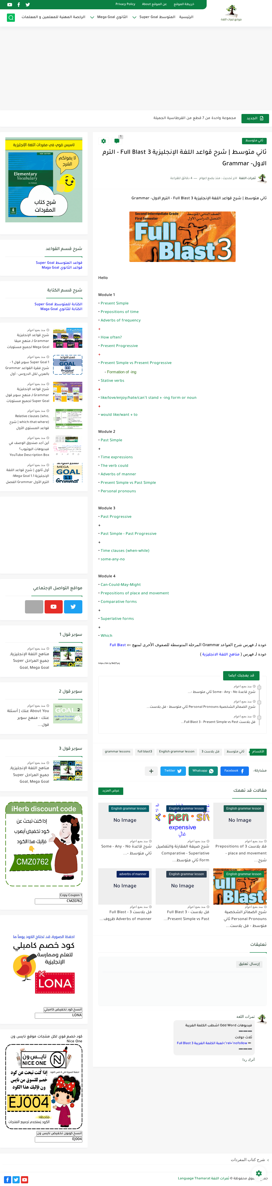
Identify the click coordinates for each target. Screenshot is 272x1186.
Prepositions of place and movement (135, 594)
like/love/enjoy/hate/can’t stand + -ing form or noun (149, 398)
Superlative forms (117, 619)
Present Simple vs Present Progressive (136, 363)
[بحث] (11, 18)
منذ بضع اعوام (243, 686)
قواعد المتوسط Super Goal (59, 263)
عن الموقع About (154, 4)
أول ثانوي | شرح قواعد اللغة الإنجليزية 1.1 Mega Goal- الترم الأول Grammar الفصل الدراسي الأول (27, 477)
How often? (111, 338)
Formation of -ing (121, 372)
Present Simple (115, 304)
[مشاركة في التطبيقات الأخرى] (151, 771)
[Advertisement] (136, 69)
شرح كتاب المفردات (248, 1159)
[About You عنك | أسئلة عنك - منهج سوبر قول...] (67, 713)
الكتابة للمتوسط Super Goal (58, 305)
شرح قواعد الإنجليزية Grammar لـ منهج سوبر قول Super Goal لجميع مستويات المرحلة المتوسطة (27, 396)
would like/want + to (119, 415)
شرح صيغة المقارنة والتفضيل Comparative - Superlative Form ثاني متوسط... (182, 854)
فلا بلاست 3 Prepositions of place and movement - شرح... (241, 854)
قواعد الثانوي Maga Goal (62, 268)
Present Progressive (119, 346)
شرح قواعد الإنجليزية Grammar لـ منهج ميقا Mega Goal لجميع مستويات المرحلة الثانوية (28, 342)
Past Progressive (116, 517)
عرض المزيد (110, 791)
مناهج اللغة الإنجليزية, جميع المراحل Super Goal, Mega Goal (29, 661)
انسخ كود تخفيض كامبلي (63, 1010)
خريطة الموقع (184, 4)
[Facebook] (34, 606)
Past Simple (111, 441)
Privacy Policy (125, 4)
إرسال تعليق (249, 964)
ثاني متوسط (254, 141)
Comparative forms (119, 602)
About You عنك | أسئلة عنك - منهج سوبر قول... (28, 718)
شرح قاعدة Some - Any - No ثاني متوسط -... (222, 692)
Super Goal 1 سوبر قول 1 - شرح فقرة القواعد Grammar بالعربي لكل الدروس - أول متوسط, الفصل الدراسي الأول (27, 369)
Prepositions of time (120, 312)
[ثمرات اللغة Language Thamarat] (232, 12)
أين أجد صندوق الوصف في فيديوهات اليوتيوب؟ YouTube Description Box (29, 449)
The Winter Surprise (218, 118)
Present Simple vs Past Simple (128, 483)
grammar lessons (117, 752)
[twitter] (27, 4)
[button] (234, 771)
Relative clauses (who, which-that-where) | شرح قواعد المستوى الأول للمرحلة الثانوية (29, 423)
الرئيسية (186, 17)
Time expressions (117, 458)
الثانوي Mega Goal (112, 17)
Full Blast (118, 645)
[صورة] (67, 338)
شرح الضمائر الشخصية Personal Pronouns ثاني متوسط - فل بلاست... (201, 707)
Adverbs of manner (118, 475)
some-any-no (113, 560)
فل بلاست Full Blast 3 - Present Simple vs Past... (218, 722)
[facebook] (18, 4)
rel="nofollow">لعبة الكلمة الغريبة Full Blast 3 (212, 1043)
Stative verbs (112, 381)
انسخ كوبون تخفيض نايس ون (59, 1134)
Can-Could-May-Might (121, 585)
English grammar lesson (176, 752)
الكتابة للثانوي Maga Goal (61, 309)
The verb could (114, 466)
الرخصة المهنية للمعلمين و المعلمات (53, 17)
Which (106, 636)
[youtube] (9, 4)
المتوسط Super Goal (157, 17)
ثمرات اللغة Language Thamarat (203, 1179)
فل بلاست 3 (210, 752)
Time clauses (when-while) (125, 551)
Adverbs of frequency (121, 321)
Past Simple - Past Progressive (128, 534)
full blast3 (145, 752)
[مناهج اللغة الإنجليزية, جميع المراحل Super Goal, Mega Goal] (67, 657)
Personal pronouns (118, 492)
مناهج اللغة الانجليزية (221, 655)
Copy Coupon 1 (71, 895)
